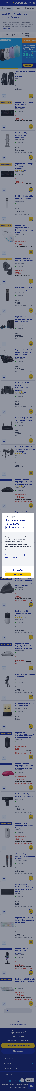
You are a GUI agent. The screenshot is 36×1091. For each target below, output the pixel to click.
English (12, 517)
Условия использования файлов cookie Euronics (17, 556)
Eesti (6, 517)
